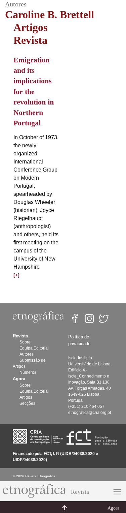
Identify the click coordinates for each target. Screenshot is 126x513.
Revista (80, 491)
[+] (16, 275)
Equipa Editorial (34, 348)
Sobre (25, 342)
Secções (27, 403)
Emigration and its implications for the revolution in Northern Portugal (33, 91)
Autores (26, 354)
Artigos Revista (30, 33)
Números (27, 372)
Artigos (25, 397)
